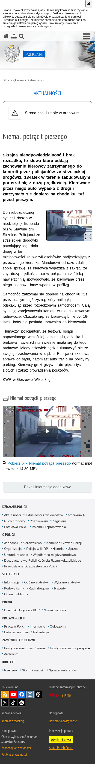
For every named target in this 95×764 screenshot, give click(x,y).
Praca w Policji (13, 618)
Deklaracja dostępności (63, 721)
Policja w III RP (37, 548)
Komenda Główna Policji (64, 543)
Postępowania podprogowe (70, 648)
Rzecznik (10, 670)
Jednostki (11, 543)
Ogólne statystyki (36, 582)
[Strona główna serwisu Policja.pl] (6, 36)
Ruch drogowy (14, 521)
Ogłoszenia (58, 626)
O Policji (8, 534)
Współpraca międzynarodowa (54, 555)
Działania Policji (14, 506)
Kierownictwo (32, 543)
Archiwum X (76, 515)
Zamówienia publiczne (19, 640)
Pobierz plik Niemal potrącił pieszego (39, 463)
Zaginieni (59, 521)
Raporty (60, 588)
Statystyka (10, 574)
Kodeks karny (14, 588)
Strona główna (13, 80)
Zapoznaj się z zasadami (16, 747)
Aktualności (35, 80)
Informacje (12, 582)
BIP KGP (66, 695)
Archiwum (11, 654)
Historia (58, 548)
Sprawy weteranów (63, 670)
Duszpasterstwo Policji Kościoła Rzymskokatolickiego (42, 560)
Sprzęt (73, 548)
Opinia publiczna (16, 594)
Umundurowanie (16, 555)
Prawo (7, 601)
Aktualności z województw (44, 515)
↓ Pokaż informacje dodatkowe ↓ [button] (47, 487)
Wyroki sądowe (55, 610)
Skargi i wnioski (33, 670)
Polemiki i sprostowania (49, 527)
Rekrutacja (41, 632)
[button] (86, 37)
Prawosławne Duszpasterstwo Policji (30, 566)
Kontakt (8, 662)
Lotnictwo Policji (15, 527)
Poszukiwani (39, 521)
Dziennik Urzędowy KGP (22, 610)
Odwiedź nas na (13, 694)
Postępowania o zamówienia (25, 648)
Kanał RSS (5, 694)
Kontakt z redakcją (12, 721)
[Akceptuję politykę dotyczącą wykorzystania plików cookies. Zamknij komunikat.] (88, 3)
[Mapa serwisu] (14, 36)
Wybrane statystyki (67, 582)
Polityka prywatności (14, 754)
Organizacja (13, 548)
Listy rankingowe (16, 632)
